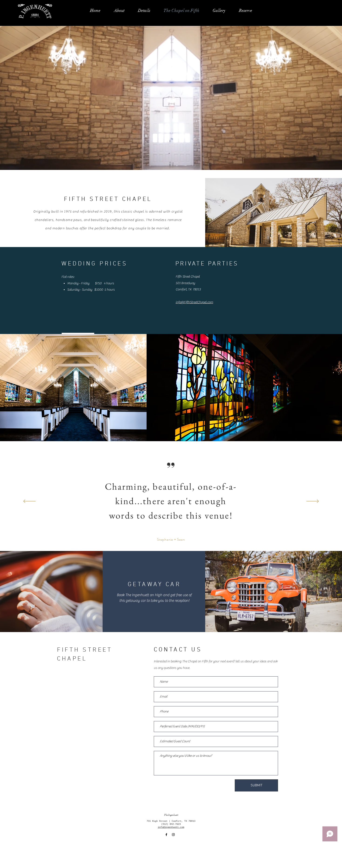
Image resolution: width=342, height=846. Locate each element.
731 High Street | (159, 821)
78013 (191, 821)
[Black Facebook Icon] (166, 834)
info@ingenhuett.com (171, 827)
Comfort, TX (180, 821)
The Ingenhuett (171, 815)
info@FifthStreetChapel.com (194, 302)
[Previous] (29, 501)
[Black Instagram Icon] (173, 834)
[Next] (312, 501)
